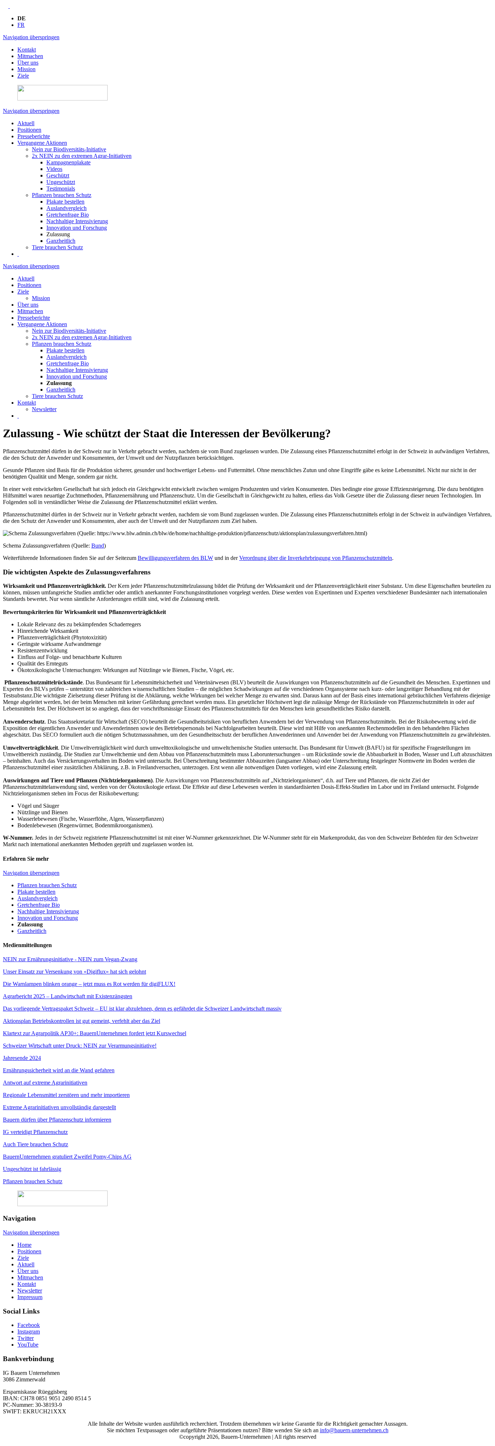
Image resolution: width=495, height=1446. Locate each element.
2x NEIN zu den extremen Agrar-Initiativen (82, 156)
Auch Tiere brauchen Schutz (35, 1144)
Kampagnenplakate (68, 162)
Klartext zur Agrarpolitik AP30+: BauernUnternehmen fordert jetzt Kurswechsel (94, 1033)
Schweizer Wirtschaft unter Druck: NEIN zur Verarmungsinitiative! (80, 1045)
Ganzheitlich (60, 241)
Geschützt (57, 175)
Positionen (29, 130)
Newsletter (44, 409)
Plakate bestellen (65, 201)
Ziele (23, 76)
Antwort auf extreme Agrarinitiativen (45, 1083)
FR (21, 25)
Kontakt (26, 49)
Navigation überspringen (31, 37)
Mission (26, 69)
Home (24, 1245)
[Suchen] (18, 254)
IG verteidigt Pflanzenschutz (35, 1132)
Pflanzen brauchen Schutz (61, 195)
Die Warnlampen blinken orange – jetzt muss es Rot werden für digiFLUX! (89, 984)
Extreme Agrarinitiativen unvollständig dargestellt (59, 1107)
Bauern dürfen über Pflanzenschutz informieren (57, 1120)
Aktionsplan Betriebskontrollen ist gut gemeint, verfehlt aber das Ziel (81, 1021)
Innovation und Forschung (76, 228)
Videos (54, 169)
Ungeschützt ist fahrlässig (32, 1169)
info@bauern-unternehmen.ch (354, 1430)
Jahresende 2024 (22, 1058)
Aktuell (25, 123)
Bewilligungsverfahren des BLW (175, 558)
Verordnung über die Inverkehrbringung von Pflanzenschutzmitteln (315, 558)
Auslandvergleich (66, 208)
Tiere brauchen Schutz (57, 247)
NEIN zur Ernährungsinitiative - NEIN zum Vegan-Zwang (70, 959)
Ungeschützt (60, 182)
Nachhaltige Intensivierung (77, 221)
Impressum (29, 1297)
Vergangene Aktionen (42, 143)
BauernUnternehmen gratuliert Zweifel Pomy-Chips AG (67, 1157)
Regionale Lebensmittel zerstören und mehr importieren (66, 1095)
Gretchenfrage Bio (67, 215)
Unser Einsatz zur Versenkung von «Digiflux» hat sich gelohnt (74, 971)
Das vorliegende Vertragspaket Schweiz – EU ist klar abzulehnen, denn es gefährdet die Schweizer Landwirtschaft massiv (142, 1008)
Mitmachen (30, 56)
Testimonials (60, 188)
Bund (97, 545)
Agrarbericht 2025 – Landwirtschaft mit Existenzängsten (67, 996)
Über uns (27, 63)
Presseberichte (33, 136)
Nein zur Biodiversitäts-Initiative (69, 149)
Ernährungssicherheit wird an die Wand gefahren (59, 1070)
